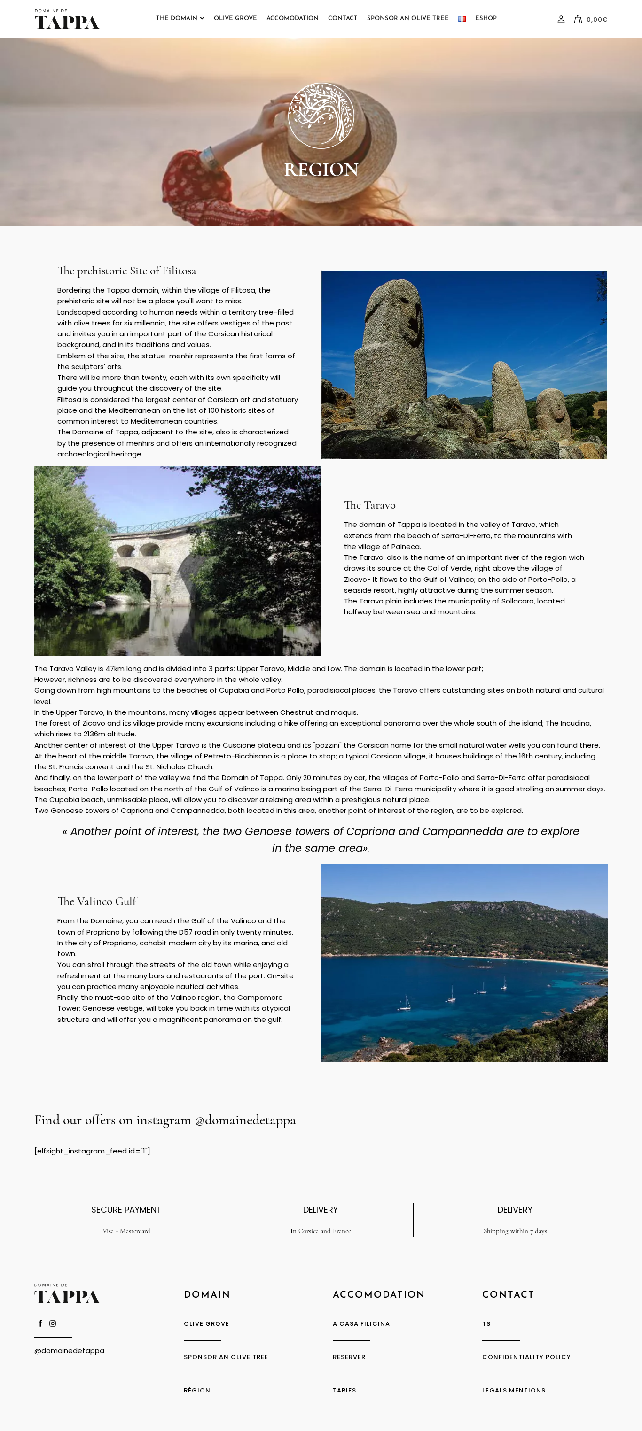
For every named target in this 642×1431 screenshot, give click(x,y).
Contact (343, 18)
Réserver (349, 1357)
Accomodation (292, 18)
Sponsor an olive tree (226, 1357)
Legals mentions (514, 1390)
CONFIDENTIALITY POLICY (526, 1357)
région (197, 1390)
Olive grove (235, 18)
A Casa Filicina (361, 1323)
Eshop (486, 18)
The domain (176, 18)
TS (486, 1323)
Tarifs (344, 1390)
